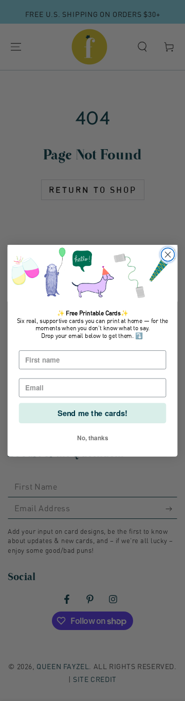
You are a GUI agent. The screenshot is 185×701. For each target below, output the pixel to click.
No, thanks (92, 437)
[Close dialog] (168, 254)
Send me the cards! (92, 412)
